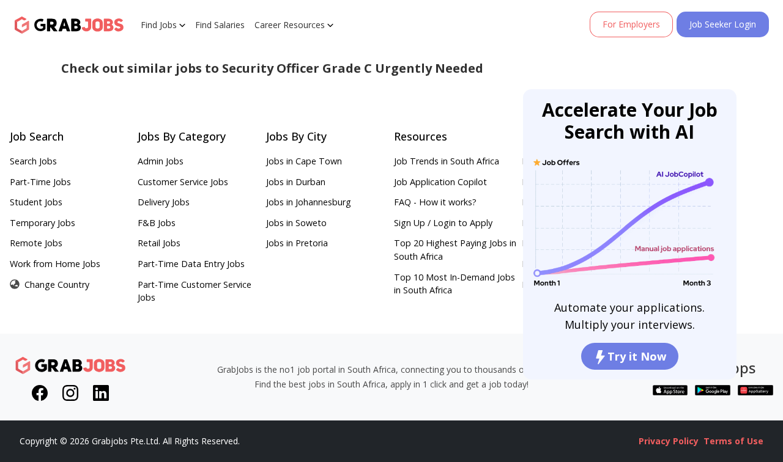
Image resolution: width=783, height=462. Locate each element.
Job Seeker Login (722, 24)
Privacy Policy (669, 441)
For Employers (631, 24)
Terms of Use (733, 441)
